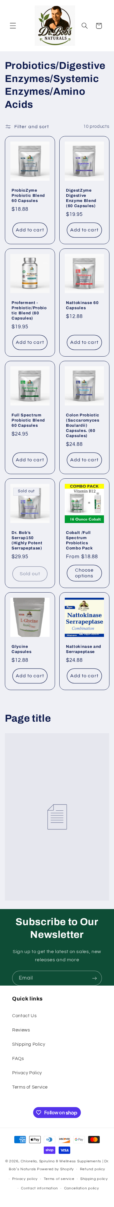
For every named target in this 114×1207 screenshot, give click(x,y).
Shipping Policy (28, 1044)
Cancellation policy (81, 1188)
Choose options (84, 573)
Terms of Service (30, 1087)
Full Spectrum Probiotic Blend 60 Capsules (28, 420)
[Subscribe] (95, 978)
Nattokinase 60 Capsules (82, 305)
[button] (13, 26)
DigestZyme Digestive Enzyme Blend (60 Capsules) (81, 198)
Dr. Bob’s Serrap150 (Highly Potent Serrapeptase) (27, 540)
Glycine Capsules (21, 649)
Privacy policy (25, 1179)
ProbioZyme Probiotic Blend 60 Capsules (28, 195)
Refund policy (92, 1169)
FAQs (18, 1058)
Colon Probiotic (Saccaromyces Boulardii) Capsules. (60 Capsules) (82, 425)
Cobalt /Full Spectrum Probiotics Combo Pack (79, 540)
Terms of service (59, 1179)
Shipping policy (94, 1179)
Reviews (21, 1030)
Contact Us (24, 1016)
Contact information (39, 1188)
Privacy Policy (27, 1073)
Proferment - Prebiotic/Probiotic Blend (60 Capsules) (29, 310)
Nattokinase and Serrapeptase (83, 649)
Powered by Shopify (55, 1169)
